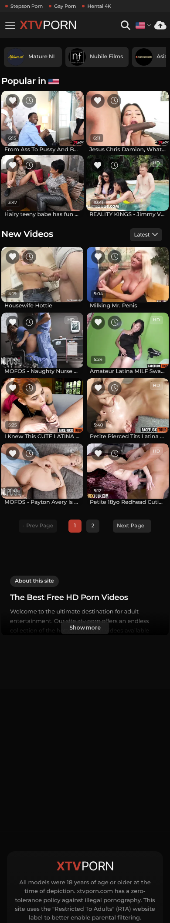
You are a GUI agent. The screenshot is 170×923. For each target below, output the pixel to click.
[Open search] (125, 25)
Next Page (130, 526)
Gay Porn (65, 6)
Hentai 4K (99, 6)
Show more (85, 627)
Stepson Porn (26, 6)
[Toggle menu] (10, 25)
